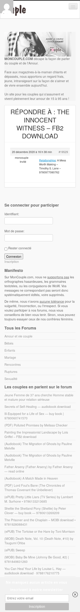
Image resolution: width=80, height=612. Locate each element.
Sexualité (10, 378)
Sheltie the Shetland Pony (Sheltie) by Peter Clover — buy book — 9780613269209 (35, 510)
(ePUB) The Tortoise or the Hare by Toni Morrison (39, 531)
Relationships (47, 160)
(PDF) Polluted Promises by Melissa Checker (36, 425)
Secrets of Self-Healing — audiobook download (37, 406)
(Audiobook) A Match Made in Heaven (31, 478)
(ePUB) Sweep (14, 550)
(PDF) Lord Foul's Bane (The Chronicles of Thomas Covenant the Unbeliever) (34, 487)
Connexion (13, 256)
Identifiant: (11, 214)
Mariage (10, 357)
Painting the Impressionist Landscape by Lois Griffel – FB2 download (36, 434)
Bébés (8, 343)
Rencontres (12, 364)
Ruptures (10, 371)
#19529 (63, 152)
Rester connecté (19, 248)
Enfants (9, 350)
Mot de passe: (14, 231)
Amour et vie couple (18, 336)
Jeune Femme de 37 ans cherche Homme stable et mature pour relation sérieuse (38, 397)
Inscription (11, 261)
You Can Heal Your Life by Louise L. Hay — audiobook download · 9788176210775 (35, 570)
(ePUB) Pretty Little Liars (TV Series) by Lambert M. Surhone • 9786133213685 (38, 499)
